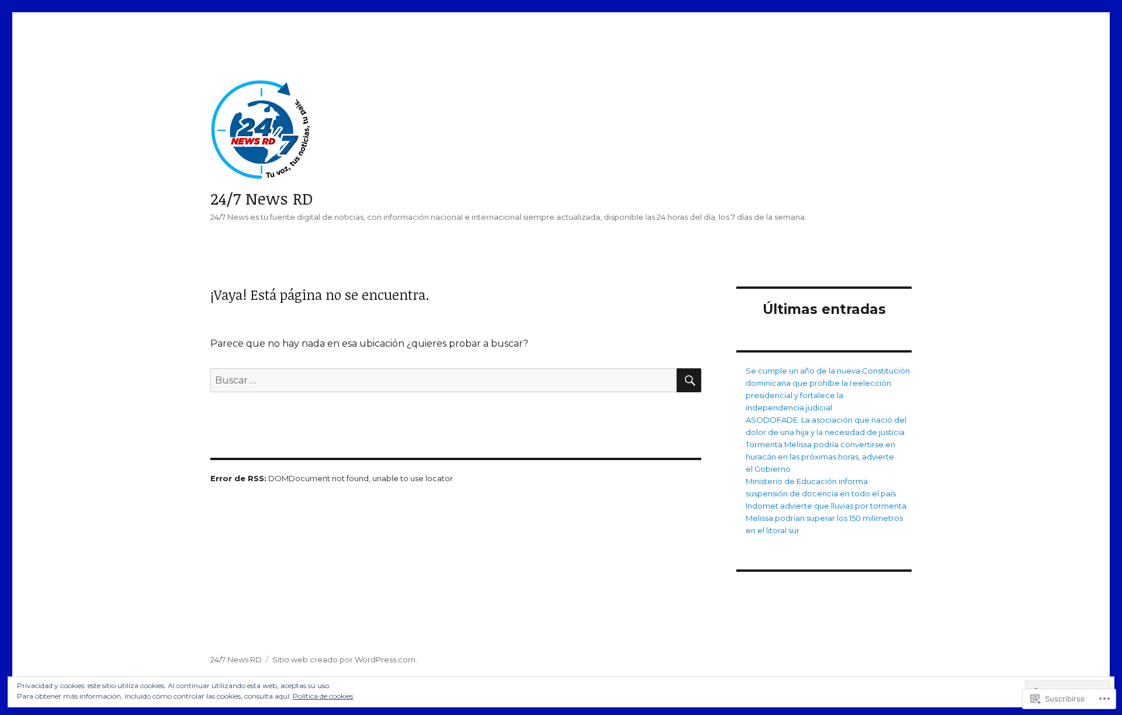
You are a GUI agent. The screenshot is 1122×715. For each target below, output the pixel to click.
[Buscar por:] (443, 380)
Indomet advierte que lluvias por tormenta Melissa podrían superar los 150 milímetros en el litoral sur (826, 518)
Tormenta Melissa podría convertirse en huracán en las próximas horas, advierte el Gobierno (820, 457)
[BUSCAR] (689, 380)
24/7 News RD (261, 198)
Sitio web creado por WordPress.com (343, 659)
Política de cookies (323, 696)
